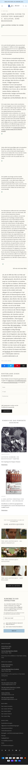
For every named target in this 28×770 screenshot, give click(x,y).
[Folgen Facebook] (2, 750)
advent (3, 496)
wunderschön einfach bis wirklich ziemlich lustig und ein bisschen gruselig (13, 129)
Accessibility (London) (7, 740)
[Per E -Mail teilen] (23, 365)
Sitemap (3, 735)
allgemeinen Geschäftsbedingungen (17, 380)
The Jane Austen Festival (7, 697)
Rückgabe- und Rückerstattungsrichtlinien (12, 733)
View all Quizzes (14, 585)
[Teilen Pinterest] (17, 365)
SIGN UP (14, 630)
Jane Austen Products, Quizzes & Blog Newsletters (14, 623)
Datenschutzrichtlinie (7, 728)
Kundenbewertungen (6, 723)
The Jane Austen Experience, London (10, 687)
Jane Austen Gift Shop (6, 708)
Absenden (6, 411)
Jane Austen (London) (6, 706)
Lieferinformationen (6, 730)
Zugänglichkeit (5, 738)
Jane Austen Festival (6, 713)
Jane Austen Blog (5, 716)
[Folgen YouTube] (16, 750)
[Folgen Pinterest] (12, 750)
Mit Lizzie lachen (16, 325)
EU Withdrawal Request (7, 745)
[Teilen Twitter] (11, 365)
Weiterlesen (4, 464)
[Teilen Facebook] (4, 365)
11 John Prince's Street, (7, 664)
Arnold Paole (5, 454)
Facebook (7, 351)
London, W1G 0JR (5, 666)
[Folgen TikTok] (19, 750)
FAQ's (2, 743)
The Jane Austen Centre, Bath (8, 682)
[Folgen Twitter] (5, 750)
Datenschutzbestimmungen (11, 382)
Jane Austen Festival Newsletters (14, 626)
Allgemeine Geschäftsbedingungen (10, 725)
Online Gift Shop (5, 692)
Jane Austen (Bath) (6, 711)
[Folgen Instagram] (9, 750)
